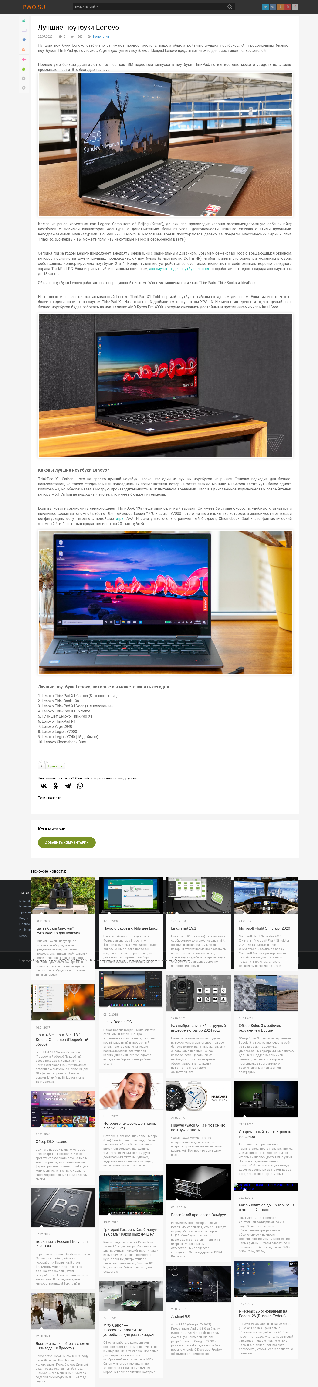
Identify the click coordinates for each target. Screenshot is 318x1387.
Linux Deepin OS (117, 1022)
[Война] (24, 59)
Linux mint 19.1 (183, 928)
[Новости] (24, 30)
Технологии (100, 36)
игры (120, 518)
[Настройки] (24, 78)
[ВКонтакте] (43, 785)
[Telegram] (67, 785)
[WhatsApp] (79, 785)
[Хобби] (24, 50)
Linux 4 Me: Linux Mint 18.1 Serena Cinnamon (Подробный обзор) (62, 1039)
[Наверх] (24, 88)
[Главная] (24, 21)
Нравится (55, 766)
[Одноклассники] (55, 785)
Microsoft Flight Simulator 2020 (264, 928)
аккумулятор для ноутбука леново (179, 268)
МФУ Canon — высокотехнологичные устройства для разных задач (128, 1330)
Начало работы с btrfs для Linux (130, 928)
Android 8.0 (180, 1316)
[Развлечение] (24, 69)
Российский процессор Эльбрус (198, 1215)
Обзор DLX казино (51, 1142)
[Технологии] (24, 40)
